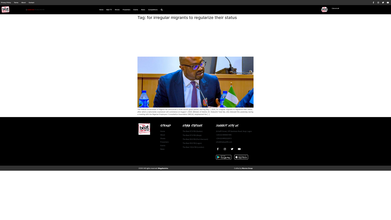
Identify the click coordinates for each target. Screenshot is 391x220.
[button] (162, 10)
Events (135, 9)
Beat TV (109, 9)
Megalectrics (163, 168)
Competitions (153, 9)
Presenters (126, 9)
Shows (117, 9)
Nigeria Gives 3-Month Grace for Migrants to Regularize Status (185, 53)
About (23, 2)
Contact (31, 2)
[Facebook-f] (373, 2)
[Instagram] (378, 2)
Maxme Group (247, 168)
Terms (16, 2)
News (143, 9)
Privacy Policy (6, 2)
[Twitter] (383, 2)
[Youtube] (388, 2)
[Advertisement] (195, 36)
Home (101, 9)
